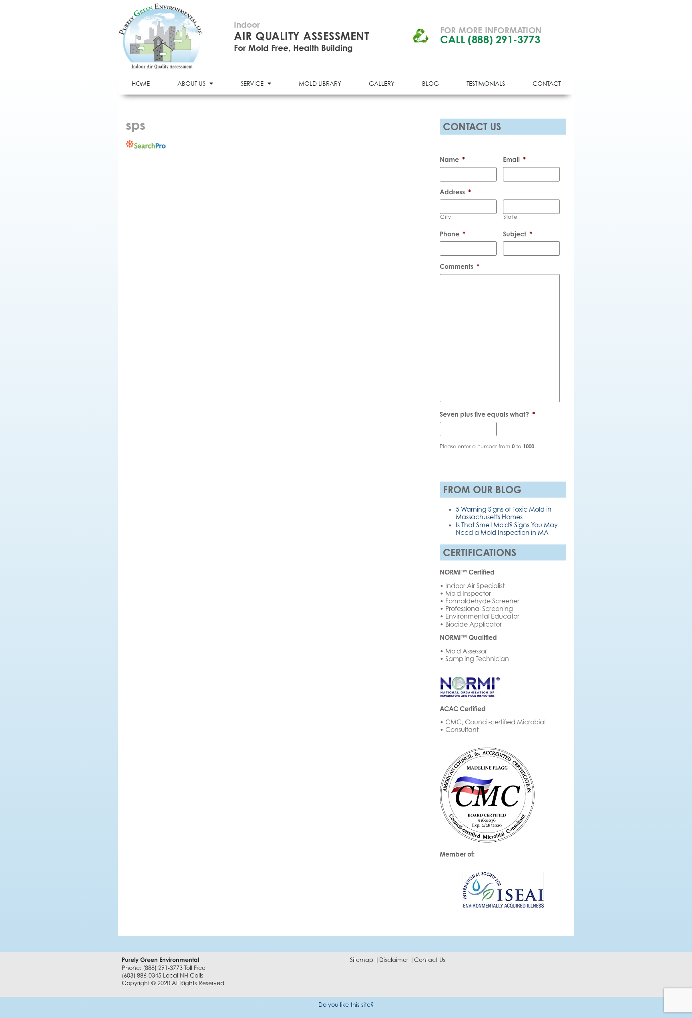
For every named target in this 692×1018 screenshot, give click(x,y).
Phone (452, 234)
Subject (517, 234)
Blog (430, 83)
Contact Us (429, 959)
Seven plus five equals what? (487, 414)
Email (514, 159)
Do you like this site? (346, 1004)
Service (252, 83)
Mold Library (320, 83)
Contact (547, 83)
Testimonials (486, 83)
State (510, 217)
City (445, 217)
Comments (459, 266)
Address (455, 192)
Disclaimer (393, 959)
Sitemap (361, 959)
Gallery (381, 83)
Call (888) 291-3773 (490, 39)
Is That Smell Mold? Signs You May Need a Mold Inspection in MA (507, 528)
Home (141, 83)
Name (452, 159)
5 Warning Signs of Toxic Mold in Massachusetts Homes (503, 513)
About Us (191, 83)
